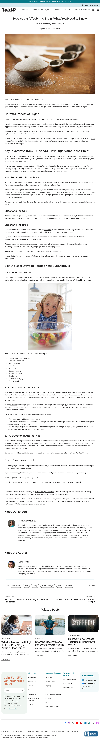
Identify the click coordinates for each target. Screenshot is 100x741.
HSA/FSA (48, 698)
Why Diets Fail (75, 482)
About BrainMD (32, 677)
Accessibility (44, 731)
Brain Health (16, 586)
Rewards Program (68, 687)
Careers (30, 704)
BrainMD (63, 731)
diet (26, 586)
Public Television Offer (52, 706)
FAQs (47, 702)
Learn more (5, 659)
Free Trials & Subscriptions (53, 694)
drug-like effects (24, 239)
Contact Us (49, 677)
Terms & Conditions (18, 731)
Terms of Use (13, 709)
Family (35, 586)
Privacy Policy (5, 731)
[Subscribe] (22, 690)
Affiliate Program (68, 683)
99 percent (24, 104)
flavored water (61, 171)
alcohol (14, 405)
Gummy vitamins (15, 371)
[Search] (93, 10)
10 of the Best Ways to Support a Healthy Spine (49, 643)
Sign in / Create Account (92, 5)
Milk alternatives (15, 366)
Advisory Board (32, 681)
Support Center (50, 681)
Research (84, 395)
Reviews (30, 686)
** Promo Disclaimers (32, 731)
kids (59, 586)
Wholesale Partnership (69, 679)
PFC (92, 392)
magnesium (89, 124)
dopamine (47, 230)
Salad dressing (14, 376)
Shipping (48, 686)
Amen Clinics (32, 694)
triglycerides (9, 134)
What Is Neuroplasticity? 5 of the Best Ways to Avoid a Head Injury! (16, 645)
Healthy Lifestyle (47, 586)
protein (14, 419)
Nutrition (69, 586)
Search (52, 731)
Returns (48, 690)
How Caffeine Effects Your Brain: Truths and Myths (81, 641)
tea (18, 443)
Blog (29, 690)
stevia (92, 443)
